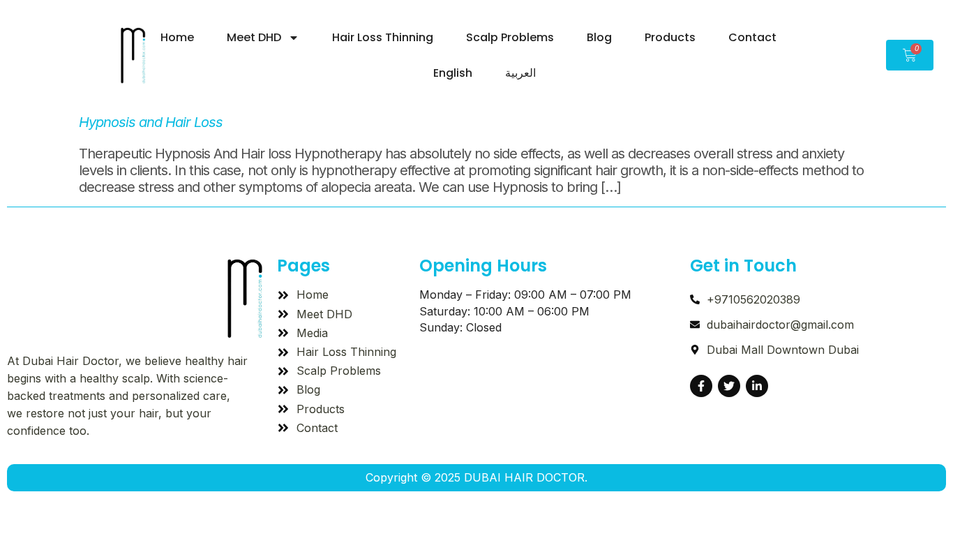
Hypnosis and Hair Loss (151, 122)
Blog (599, 37)
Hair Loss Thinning (382, 37)
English (452, 73)
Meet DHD (254, 37)
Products (670, 37)
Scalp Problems (510, 37)
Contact (752, 37)
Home (177, 37)
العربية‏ (520, 73)
